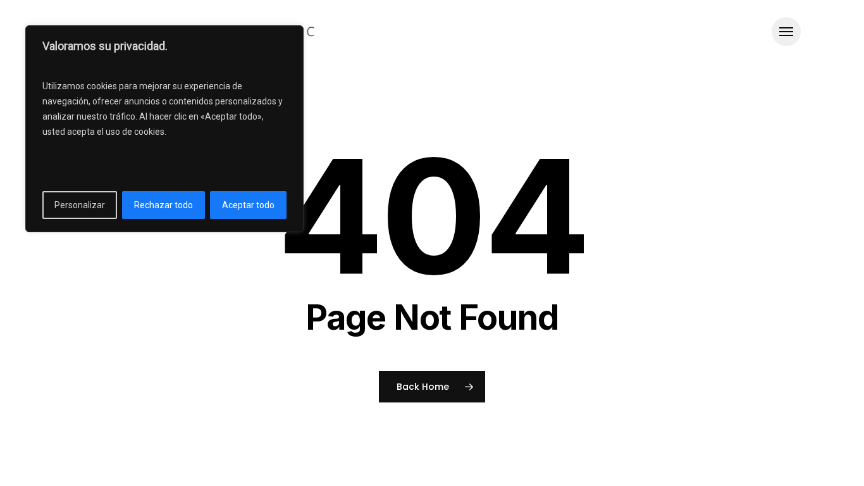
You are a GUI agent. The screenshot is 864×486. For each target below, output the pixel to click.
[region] (164, 128)
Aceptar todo (248, 205)
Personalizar (79, 205)
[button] (786, 32)
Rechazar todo (163, 205)
